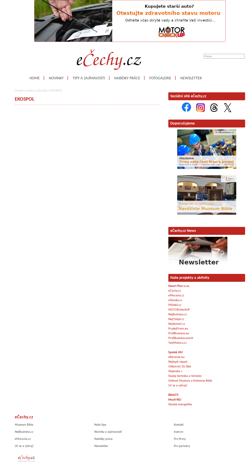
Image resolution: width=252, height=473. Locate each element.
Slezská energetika (180, 404)
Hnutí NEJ (174, 399)
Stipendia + (175, 371)
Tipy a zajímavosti (89, 78)
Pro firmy (180, 439)
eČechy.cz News (183, 231)
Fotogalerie (160, 78)
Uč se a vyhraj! (177, 385)
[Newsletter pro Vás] (197, 265)
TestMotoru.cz (177, 343)
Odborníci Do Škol (179, 366)
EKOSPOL (56, 90)
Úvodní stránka (24, 90)
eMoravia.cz (176, 295)
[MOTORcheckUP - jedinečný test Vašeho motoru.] (130, 41)
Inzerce (178, 432)
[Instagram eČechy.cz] (200, 111)
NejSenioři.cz (176, 324)
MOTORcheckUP (179, 309)
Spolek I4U (175, 352)
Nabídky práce (127, 78)
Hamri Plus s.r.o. (179, 286)
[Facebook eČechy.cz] (186, 111)
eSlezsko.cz (175, 300)
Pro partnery (182, 446)
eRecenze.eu (176, 357)
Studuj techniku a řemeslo (184, 376)
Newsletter (191, 78)
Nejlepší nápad (177, 361)
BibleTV (173, 395)
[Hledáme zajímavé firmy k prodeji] (206, 168)
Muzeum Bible (24, 424)
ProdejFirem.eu (178, 328)
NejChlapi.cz (176, 319)
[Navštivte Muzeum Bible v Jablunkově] (206, 213)
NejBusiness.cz (177, 314)
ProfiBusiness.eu (178, 333)
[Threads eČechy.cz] (214, 111)
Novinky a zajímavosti (108, 432)
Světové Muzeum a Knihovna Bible (190, 380)
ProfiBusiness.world (180, 338)
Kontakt (178, 424)
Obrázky (42, 90)
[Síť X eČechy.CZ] (227, 111)
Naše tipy (100, 424)
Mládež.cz (174, 305)
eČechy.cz (174, 290)
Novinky (56, 78)
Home (35, 78)
